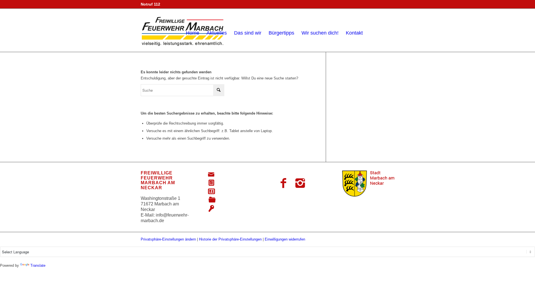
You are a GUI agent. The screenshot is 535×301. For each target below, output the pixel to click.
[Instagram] (300, 183)
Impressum (228, 183)
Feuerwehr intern (234, 208)
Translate (37, 265)
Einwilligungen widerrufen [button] (285, 239)
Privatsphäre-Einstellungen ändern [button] (168, 239)
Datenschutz (230, 191)
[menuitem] (192, 30)
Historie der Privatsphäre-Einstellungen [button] (230, 239)
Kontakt (225, 174)
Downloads (229, 200)
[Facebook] (283, 183)
